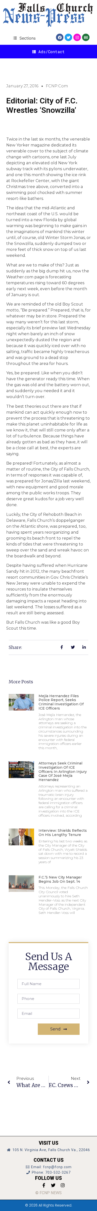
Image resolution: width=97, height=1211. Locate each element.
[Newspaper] (86, 37)
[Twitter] (68, 37)
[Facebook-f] (44, 1185)
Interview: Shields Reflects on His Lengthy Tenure (63, 832)
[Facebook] (59, 37)
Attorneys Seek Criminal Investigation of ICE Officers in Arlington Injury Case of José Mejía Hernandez (63, 771)
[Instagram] (77, 37)
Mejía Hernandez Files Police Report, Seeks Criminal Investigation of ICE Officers (61, 702)
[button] (24, 38)
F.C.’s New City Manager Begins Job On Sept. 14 (60, 879)
